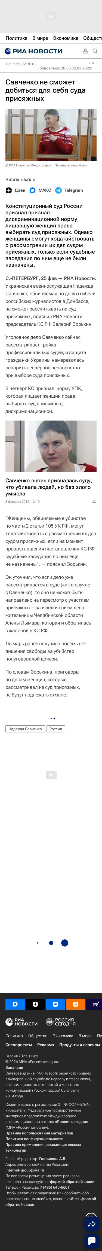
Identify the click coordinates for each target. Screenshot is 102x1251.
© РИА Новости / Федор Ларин (28, 165)
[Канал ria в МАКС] (15, 1004)
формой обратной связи (72, 1181)
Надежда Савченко (25, 729)
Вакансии (14, 1067)
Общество (37, 1035)
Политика (14, 1035)
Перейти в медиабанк (71, 165)
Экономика (63, 1035)
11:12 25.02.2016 (20, 64)
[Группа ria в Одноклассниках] (75, 1004)
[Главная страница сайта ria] (32, 51)
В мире (85, 1035)
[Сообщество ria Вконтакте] (55, 1004)
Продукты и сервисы (79, 1044)
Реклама (45, 1044)
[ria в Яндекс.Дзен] (35, 1004)
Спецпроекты (18, 1044)
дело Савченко (47, 337)
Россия (56, 729)
